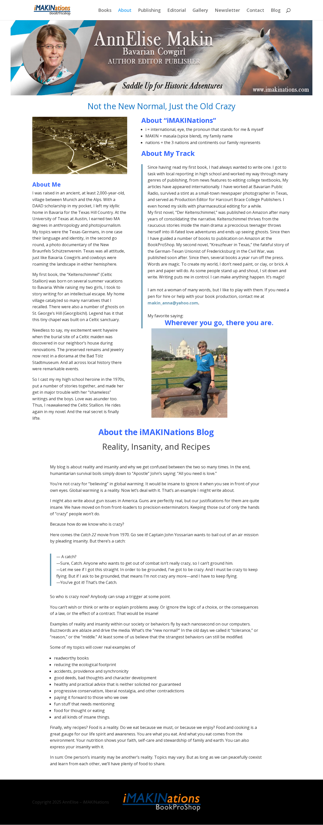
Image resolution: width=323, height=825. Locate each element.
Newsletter (227, 10)
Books (105, 10)
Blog (276, 10)
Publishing (149, 10)
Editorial (176, 10)
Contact (255, 10)
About (124, 10)
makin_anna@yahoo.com (173, 303)
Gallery (200, 10)
